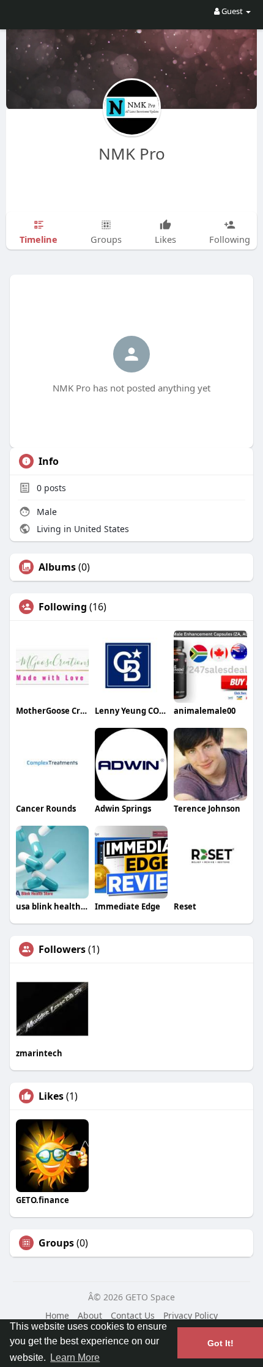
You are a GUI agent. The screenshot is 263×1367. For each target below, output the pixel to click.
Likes (51, 1096)
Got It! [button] (220, 1343)
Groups (56, 1243)
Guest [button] (232, 11)
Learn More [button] (75, 1357)
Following (63, 607)
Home (57, 1315)
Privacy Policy (190, 1315)
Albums (57, 567)
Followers (62, 949)
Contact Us (133, 1315)
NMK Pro (131, 154)
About (90, 1315)
